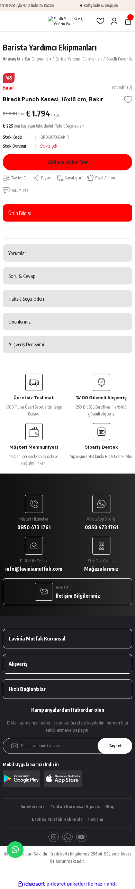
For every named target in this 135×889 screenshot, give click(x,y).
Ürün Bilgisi (19, 213)
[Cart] (128, 21)
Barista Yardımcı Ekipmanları (50, 47)
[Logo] (67, 21)
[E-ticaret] (66, 884)
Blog (110, 806)
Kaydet (115, 745)
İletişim (95, 819)
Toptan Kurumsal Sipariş (75, 806)
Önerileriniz (19, 321)
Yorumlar (17, 253)
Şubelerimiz (33, 806)
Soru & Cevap (22, 276)
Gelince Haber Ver (67, 162)
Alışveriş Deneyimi (26, 344)
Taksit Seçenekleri (26, 299)
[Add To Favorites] (128, 99)
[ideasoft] (31, 884)
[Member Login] (114, 21)
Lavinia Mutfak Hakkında (57, 819)
